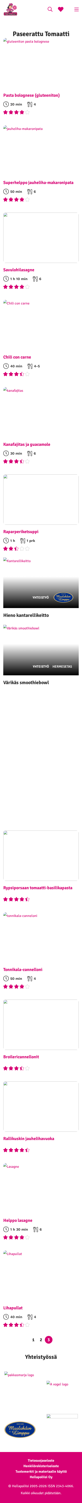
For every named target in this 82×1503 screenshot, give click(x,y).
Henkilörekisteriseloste (41, 1466)
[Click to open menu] (76, 9)
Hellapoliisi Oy (41, 1477)
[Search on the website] (50, 10)
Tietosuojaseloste (41, 1460)
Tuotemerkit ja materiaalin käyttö (41, 1471)
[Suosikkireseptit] (60, 10)
